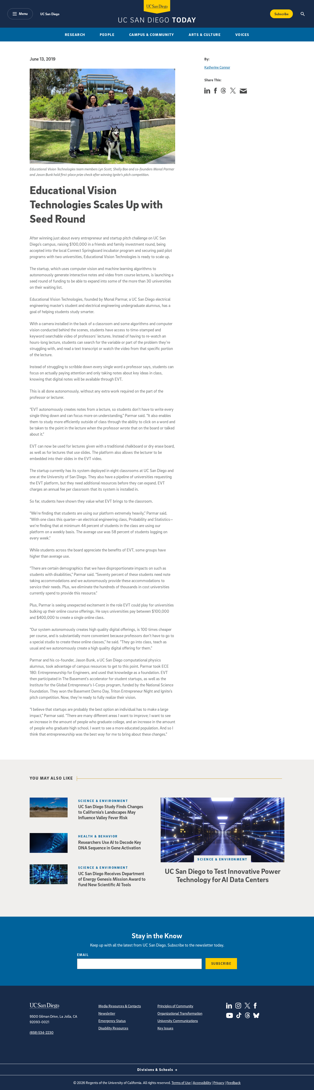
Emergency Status (112, 1020)
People (107, 34)
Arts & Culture (205, 34)
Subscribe (281, 14)
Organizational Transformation (179, 1013)
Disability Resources (113, 1028)
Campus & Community (151, 34)
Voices (242, 34)
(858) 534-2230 (42, 1032)
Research (75, 34)
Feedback (233, 1082)
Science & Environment (222, 859)
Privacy (218, 1082)
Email (83, 955)
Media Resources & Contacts (119, 1006)
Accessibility (202, 1082)
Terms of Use (181, 1082)
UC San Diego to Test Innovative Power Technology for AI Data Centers (222, 875)
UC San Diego (49, 14)
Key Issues (165, 1028)
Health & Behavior (98, 836)
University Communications (177, 1020)
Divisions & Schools (155, 1069)
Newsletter (106, 1013)
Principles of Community (175, 1006)
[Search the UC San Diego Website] (303, 13)
